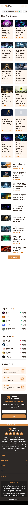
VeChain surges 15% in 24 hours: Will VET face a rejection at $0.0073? (6, 75)
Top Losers (6, 336)
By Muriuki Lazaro (20, 105)
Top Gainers (7, 309)
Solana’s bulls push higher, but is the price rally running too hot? (21, 32)
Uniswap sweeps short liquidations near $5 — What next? (7, 32)
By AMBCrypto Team (20, 156)
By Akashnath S (6, 37)
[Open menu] (2, 6)
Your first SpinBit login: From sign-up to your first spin (19, 248)
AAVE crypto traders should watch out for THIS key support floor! (6, 53)
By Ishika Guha (19, 37)
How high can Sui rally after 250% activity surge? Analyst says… (19, 228)
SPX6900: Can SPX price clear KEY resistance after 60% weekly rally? (20, 53)
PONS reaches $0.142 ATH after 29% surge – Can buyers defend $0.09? (7, 121)
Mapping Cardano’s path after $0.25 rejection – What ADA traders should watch (20, 123)
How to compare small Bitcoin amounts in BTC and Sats (19, 164)
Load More (14, 257)
